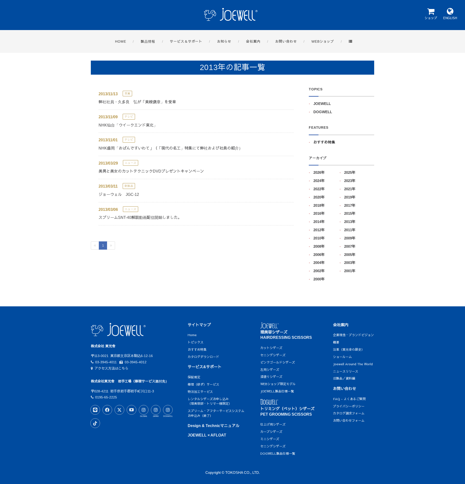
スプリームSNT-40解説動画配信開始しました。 (140, 217)
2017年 (350, 205)
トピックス (195, 342)
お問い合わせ (344, 389)
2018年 (319, 205)
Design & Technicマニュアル (214, 426)
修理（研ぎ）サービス (203, 384)
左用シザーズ (269, 369)
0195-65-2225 (106, 397)
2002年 (319, 271)
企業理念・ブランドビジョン (353, 335)
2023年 (350, 181)
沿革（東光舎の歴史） (348, 349)
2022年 (319, 189)
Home (192, 335)
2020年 (319, 197)
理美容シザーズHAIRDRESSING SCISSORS (286, 335)
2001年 (350, 271)
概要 (336, 342)
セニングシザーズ (273, 355)
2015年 (350, 213)
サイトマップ (199, 325)
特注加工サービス (200, 391)
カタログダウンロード (203, 357)
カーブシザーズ (271, 431)
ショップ (431, 18)
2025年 (350, 173)
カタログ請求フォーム (348, 413)
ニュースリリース (345, 371)
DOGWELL (322, 112)
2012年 (319, 230)
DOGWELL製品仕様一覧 (277, 453)
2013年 (350, 222)
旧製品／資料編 (344, 378)
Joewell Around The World (353, 364)
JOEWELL (322, 104)
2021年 (350, 189)
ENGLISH (450, 18)
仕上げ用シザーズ (273, 424)
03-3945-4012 (135, 362)
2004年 (319, 263)
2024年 (319, 181)
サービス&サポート (205, 367)
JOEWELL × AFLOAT (207, 435)
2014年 (319, 222)
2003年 (350, 263)
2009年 (350, 238)
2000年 (319, 279)
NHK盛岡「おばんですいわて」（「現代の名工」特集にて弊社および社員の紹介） (171, 148)
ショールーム (342, 357)
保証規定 (194, 377)
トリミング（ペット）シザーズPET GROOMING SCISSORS (287, 411)
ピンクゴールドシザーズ (277, 362)
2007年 (350, 246)
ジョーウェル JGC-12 (119, 194)
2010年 (319, 238)
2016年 (319, 213)
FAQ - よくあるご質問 (349, 399)
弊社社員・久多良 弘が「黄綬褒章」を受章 (137, 102)
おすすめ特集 (324, 142)
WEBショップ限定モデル (278, 384)
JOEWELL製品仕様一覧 (277, 391)
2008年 (319, 246)
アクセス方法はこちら (111, 368)
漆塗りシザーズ (271, 376)
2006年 (319, 255)
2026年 (319, 173)
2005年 (350, 255)
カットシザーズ (271, 348)
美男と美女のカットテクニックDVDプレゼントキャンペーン (151, 171)
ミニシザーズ (269, 439)
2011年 (350, 230)
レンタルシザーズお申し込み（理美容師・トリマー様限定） (210, 401)
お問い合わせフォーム (348, 420)
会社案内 (341, 325)
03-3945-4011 (106, 362)
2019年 (350, 197)
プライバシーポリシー (348, 406)
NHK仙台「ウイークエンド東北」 (128, 125)
